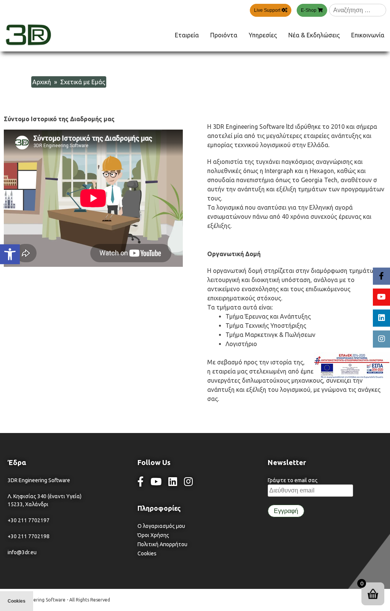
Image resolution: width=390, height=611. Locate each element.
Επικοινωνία (367, 35)
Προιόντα (223, 35)
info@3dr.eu (22, 552)
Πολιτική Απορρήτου (162, 544)
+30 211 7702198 (29, 536)
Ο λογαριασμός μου (161, 526)
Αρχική (41, 82)
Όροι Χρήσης (153, 535)
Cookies (147, 553)
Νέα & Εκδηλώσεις (314, 35)
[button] (10, 254)
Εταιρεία (187, 35)
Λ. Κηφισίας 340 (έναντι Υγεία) (45, 496)
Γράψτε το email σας (293, 480)
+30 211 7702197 (29, 520)
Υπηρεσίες (263, 35)
